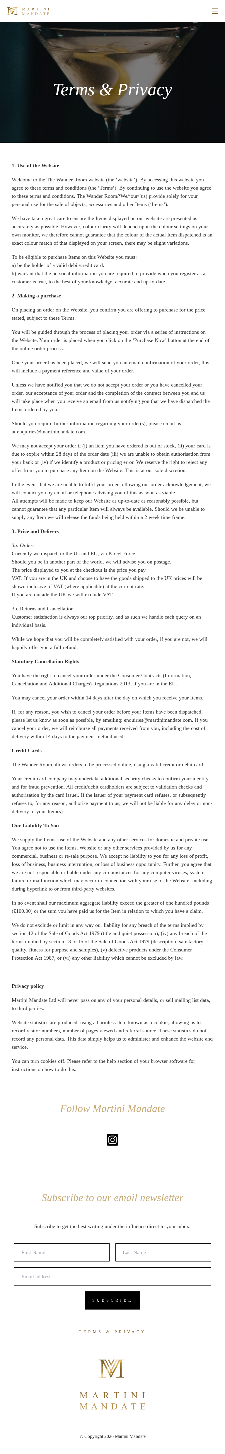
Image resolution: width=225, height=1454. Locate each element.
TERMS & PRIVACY (112, 1332)
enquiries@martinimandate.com (51, 432)
